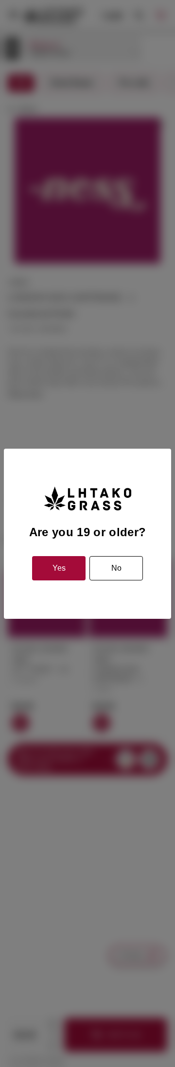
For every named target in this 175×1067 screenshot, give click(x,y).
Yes (59, 568)
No (116, 568)
